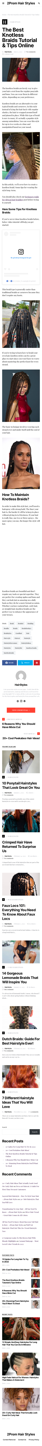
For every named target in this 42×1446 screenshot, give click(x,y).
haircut (17, 638)
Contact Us (22, 1440)
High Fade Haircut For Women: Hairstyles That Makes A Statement (20, 1378)
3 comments (34, 1112)
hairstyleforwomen (10, 643)
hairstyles (7, 648)
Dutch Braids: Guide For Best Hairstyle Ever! (21, 1041)
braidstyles (7, 633)
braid (12, 623)
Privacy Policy (34, 1440)
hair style (7, 638)
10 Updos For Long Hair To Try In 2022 (21, 1147)
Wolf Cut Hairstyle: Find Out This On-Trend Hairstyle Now (19, 1228)
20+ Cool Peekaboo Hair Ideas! (17, 1150)
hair (27, 633)
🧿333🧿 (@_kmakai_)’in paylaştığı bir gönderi (21, 281)
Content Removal (9, 1440)
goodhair (19, 633)
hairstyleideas (26, 643)
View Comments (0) (20, 710)
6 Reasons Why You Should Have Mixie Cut (22, 1160)
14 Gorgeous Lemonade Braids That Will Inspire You (20, 977)
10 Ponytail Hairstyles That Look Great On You (21, 785)
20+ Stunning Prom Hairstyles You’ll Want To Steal (22, 1164)
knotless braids (31, 648)
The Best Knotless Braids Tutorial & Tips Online (21, 1155)
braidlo (6, 628)
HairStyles (8, 52)
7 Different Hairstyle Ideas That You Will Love (18, 1102)
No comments (31, 52)
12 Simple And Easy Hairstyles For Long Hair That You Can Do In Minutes (19, 1343)
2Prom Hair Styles (21, 3)
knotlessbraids (9, 653)
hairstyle (27, 638)
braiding (30, 623)
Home (4, 15)
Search (4, 1127)
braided (20, 623)
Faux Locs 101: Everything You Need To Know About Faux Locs (19, 912)
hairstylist (18, 648)
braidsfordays (26, 628)
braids (15, 628)
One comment (8, 989)
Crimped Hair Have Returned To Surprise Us (19, 846)
